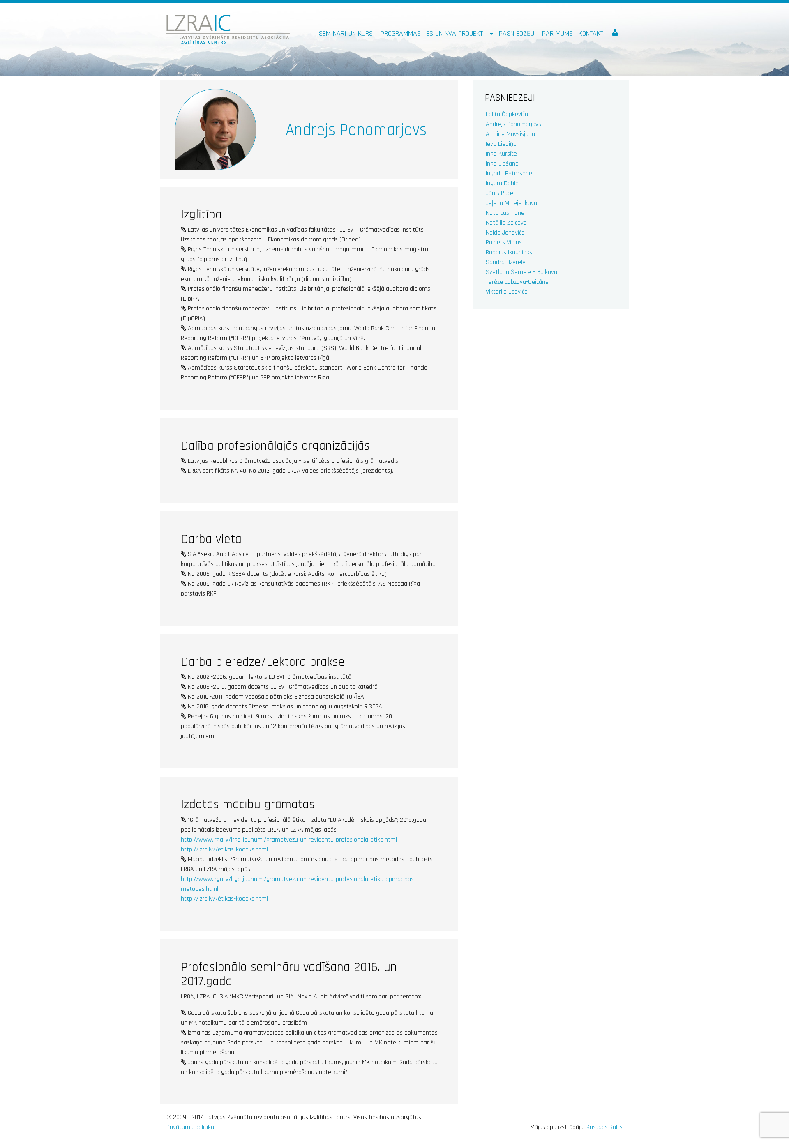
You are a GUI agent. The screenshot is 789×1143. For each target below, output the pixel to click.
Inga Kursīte (501, 153)
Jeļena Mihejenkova (511, 203)
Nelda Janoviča (505, 232)
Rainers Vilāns (504, 242)
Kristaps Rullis (604, 1127)
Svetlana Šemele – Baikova (521, 272)
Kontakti (592, 33)
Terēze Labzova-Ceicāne (517, 282)
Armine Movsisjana (510, 134)
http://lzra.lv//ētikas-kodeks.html (224, 849)
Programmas (401, 33)
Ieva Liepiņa (501, 144)
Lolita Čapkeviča (507, 114)
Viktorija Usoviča (507, 291)
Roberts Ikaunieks (509, 252)
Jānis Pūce (499, 193)
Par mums (557, 33)
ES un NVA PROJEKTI (456, 33)
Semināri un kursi (347, 33)
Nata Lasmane (505, 213)
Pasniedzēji (517, 33)
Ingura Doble (502, 183)
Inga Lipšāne (502, 163)
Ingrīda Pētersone (509, 173)
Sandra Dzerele (506, 262)
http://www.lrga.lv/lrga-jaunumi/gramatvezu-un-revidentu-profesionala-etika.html (289, 839)
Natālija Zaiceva (506, 222)
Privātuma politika (190, 1127)
